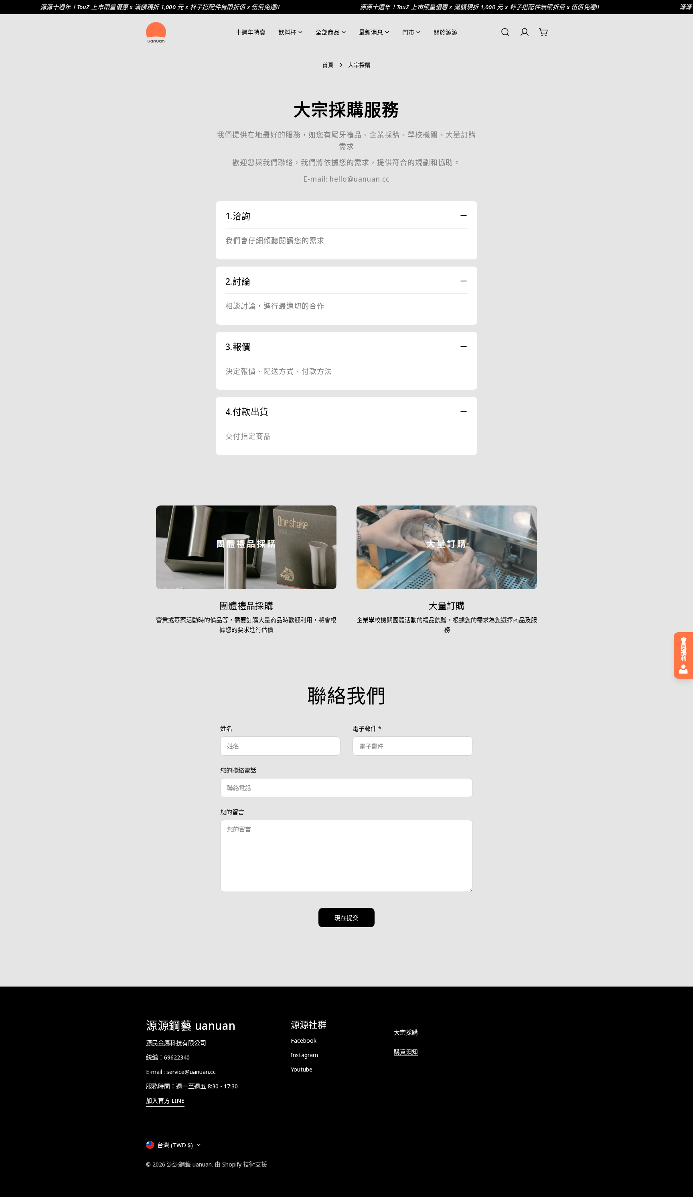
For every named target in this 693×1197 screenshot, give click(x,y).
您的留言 (232, 812)
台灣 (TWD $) (175, 1145)
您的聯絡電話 (238, 770)
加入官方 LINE (165, 1100)
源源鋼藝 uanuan (189, 1164)
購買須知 (406, 1051)
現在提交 (346, 918)
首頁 (328, 65)
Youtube (301, 1069)
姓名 (226, 728)
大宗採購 (406, 1032)
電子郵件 (367, 728)
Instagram (304, 1055)
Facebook (303, 1040)
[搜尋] (505, 32)
